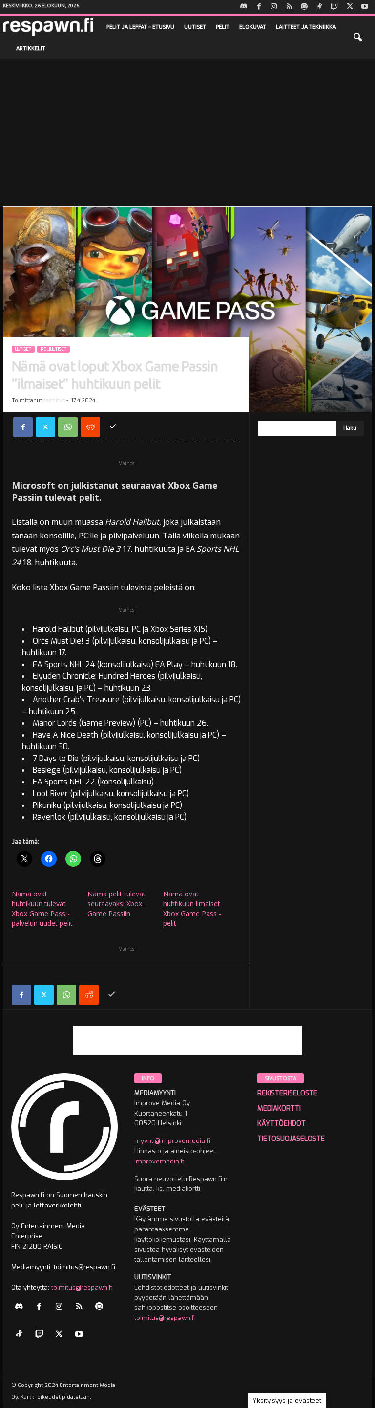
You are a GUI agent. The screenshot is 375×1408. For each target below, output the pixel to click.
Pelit (222, 27)
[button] (357, 37)
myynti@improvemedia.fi (172, 1141)
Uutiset (195, 27)
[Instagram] (274, 7)
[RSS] (289, 7)
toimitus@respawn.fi (82, 1287)
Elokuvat (252, 27)
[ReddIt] (90, 427)
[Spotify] (304, 7)
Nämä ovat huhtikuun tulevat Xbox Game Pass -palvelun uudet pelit (42, 908)
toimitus (54, 400)
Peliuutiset (53, 349)
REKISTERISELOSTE (287, 1093)
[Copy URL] (113, 427)
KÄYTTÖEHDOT (281, 1123)
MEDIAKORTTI (279, 1108)
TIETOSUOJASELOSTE (291, 1138)
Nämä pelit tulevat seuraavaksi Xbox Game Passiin (116, 903)
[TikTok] (319, 7)
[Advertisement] (187, 132)
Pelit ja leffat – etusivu (140, 27)
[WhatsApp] (68, 427)
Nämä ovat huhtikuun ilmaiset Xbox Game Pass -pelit (192, 908)
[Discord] (244, 7)
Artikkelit (30, 48)
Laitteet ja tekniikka (306, 27)
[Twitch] (334, 7)
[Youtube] (365, 7)
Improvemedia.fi (159, 1161)
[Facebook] (259, 7)
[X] (349, 7)
